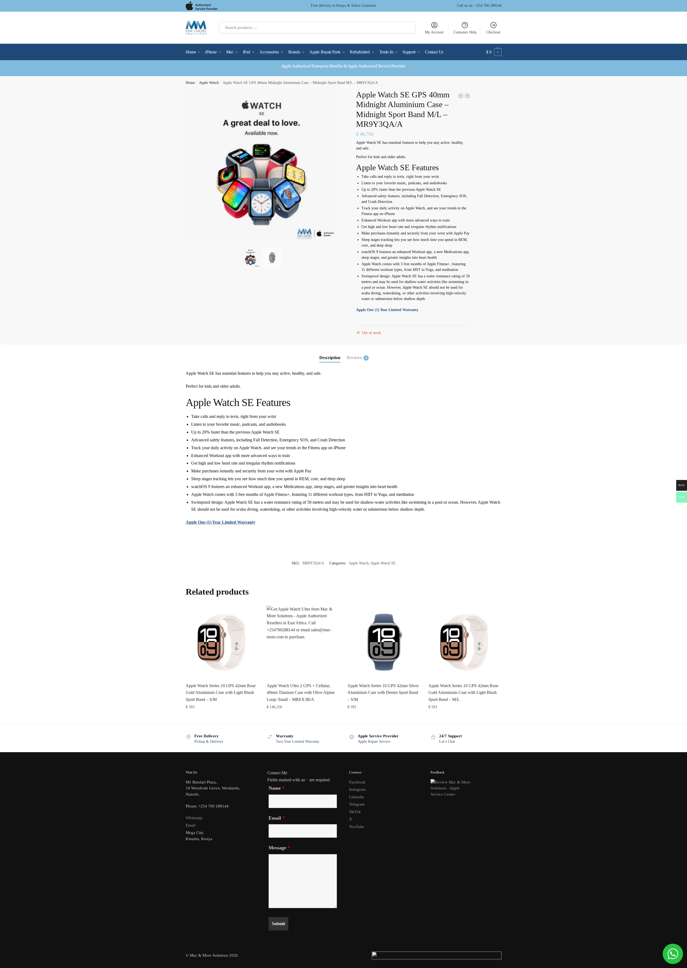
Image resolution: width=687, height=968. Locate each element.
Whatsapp (194, 818)
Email (190, 825)
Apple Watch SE (383, 563)
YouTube (356, 826)
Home (190, 83)
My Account (434, 32)
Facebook (357, 782)
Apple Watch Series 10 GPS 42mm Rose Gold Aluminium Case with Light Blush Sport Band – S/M (221, 692)
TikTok (355, 812)
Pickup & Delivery (208, 741)
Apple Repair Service (374, 741)
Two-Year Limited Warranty (297, 741)
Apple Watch (209, 83)
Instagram (357, 789)
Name (277, 788)
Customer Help (465, 32)
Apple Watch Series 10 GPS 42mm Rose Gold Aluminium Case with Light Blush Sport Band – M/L (463, 692)
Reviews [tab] (354, 357)
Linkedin (356, 797)
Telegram (357, 804)
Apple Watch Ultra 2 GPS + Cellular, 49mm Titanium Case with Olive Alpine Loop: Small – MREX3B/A (301, 692)
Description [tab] (329, 357)
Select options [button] (222, 718)
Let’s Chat (447, 741)
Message (279, 847)
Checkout (493, 32)
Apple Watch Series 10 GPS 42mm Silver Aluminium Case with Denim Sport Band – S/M (383, 692)
